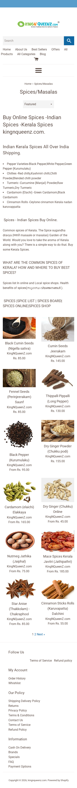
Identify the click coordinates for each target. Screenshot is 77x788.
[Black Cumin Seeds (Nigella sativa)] (19, 328)
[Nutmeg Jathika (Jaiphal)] (19, 541)
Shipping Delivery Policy (24, 701)
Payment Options (19, 766)
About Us (21, 49)
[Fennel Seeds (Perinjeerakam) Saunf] (19, 378)
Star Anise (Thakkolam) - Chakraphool (19, 609)
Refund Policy (17, 729)
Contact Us (15, 720)
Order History (17, 678)
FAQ (11, 762)
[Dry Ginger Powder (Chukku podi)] (57, 431)
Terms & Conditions (21, 715)
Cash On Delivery (19, 747)
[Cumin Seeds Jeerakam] (57, 329)
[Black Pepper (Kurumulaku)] (19, 435)
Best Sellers (39, 49)
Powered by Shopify (58, 780)
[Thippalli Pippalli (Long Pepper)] (57, 380)
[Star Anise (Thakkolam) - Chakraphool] (19, 589)
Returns (13, 706)
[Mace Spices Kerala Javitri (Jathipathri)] (57, 541)
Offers (55, 49)
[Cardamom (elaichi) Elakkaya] (19, 490)
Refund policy (63, 660)
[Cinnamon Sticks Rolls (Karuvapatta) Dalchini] (57, 589)
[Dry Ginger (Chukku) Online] (57, 490)
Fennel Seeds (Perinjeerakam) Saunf (19, 397)
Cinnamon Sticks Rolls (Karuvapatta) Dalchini (57, 608)
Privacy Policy (17, 710)
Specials (14, 757)
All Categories (26, 54)
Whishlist (14, 683)
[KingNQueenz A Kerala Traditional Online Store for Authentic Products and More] (38, 3)
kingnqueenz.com (37, 780)
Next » (41, 634)
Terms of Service (41, 660)
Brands (13, 752)
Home (7, 49)
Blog (43, 54)
